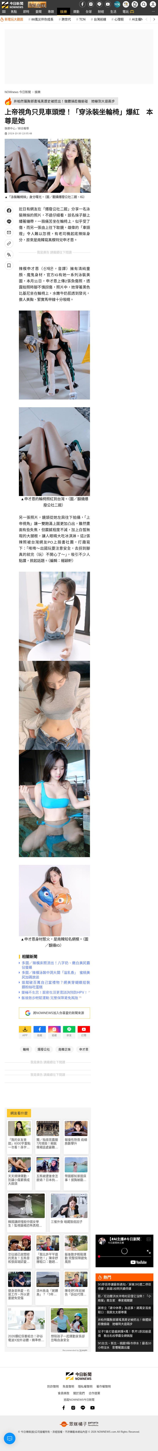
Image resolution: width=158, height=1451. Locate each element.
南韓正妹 (64, 1049)
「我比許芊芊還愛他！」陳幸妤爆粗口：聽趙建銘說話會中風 (47, 1258)
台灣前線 (100, 19)
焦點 (14, 11)
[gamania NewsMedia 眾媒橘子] (79, 1424)
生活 (113, 11)
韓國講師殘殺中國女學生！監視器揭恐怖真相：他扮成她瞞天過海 (25, 1223)
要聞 (38, 11)
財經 (101, 11)
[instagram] (91, 4)
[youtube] (108, 4)
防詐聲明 (53, 1386)
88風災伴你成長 (42, 19)
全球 (89, 11)
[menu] (4, 11)
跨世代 (66, 19)
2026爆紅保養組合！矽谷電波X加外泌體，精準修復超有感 (26, 1338)
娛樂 (63, 11)
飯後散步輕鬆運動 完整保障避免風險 (76, 1258)
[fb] (82, 4)
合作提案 (94, 1393)
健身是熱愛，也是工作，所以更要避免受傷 (19, 1294)
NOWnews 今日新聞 (18, 92)
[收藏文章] (9, 265)
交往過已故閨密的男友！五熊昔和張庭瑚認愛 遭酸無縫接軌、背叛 (19, 1258)
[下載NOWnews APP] (135, 4)
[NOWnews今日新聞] (12, 4)
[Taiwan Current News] (117, 4)
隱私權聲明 (85, 1386)
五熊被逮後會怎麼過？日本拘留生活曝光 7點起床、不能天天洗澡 (47, 1178)
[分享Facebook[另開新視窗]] (9, 210)
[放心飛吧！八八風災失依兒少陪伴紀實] (37, 5)
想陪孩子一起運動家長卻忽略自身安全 (68, 1338)
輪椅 (26, 1049)
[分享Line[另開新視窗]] (9, 221)
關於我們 (79, 1393)
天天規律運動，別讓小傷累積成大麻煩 (19, 1179)
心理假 (119, 19)
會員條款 (63, 1393)
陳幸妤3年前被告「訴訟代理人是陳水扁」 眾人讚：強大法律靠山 (75, 1292)
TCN (82, 19)
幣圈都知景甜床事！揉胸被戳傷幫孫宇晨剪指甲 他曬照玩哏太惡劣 (76, 1178)
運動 (76, 11)
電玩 (126, 11)
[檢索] (143, 4)
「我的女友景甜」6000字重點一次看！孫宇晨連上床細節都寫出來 (19, 1143)
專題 (51, 11)
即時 (26, 11)
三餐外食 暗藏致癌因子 (66, 1221)
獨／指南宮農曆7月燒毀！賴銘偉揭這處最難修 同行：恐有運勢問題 (47, 1143)
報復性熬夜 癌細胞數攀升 (76, 1141)
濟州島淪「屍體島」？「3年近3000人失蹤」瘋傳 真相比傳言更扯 (47, 1292)
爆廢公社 (44, 1049)
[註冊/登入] (153, 4)
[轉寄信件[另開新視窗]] (9, 232)
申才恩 (83, 1049)
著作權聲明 (103, 1386)
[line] (99, 4)
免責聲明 (68, 1386)
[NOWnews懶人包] (126, 4)
